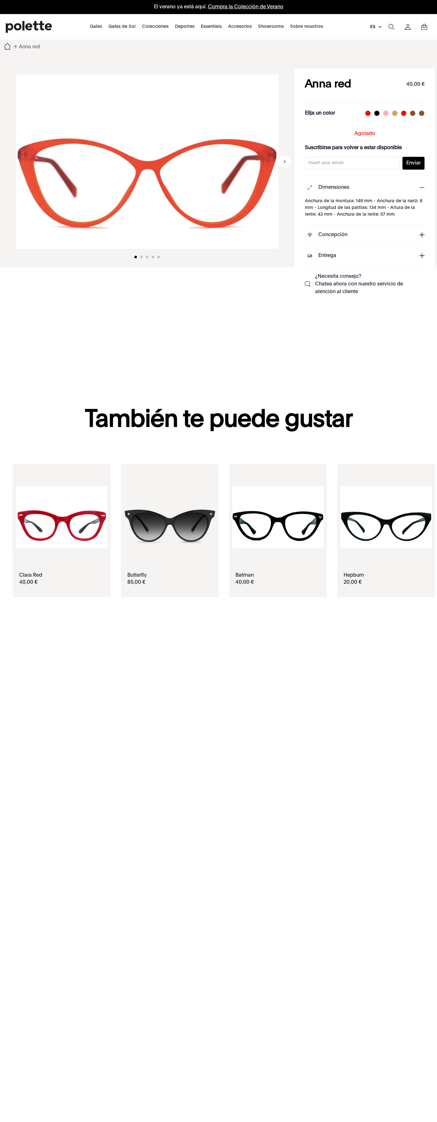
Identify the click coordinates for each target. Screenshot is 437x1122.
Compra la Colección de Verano (245, 7)
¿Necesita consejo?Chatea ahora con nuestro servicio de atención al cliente (359, 284)
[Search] (391, 27)
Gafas (96, 26)
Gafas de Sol (122, 26)
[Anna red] (147, 161)
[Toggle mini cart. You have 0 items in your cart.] (424, 27)
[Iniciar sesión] (408, 27)
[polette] (28, 26)
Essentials (211, 26)
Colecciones (155, 26)
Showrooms (271, 26)
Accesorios (240, 26)
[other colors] (366, 113)
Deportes (185, 26)
